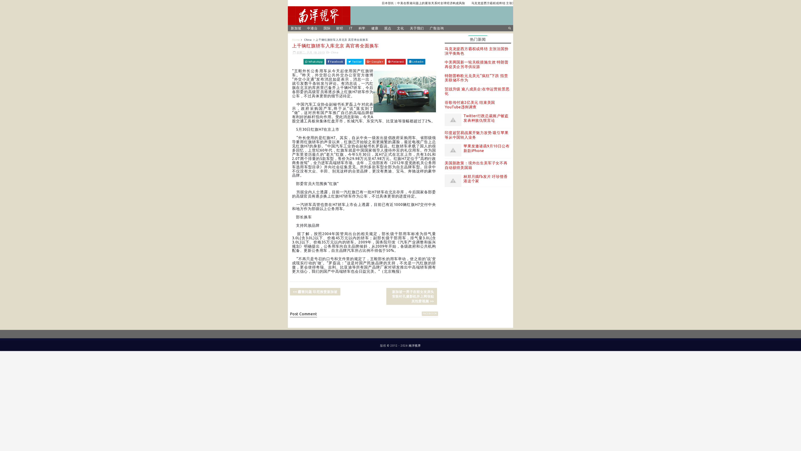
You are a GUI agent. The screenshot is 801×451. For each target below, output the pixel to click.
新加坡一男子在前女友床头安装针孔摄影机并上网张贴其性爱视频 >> (413, 296)
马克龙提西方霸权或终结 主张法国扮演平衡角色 (490, 3)
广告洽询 (437, 28)
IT (351, 28)
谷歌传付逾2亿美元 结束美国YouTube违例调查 (470, 104)
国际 (327, 28)
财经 (339, 28)
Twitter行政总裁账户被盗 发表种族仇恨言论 (486, 118)
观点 (387, 28)
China (308, 39)
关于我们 (417, 28)
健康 (374, 28)
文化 (400, 28)
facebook (430, 313)
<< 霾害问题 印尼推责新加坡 (315, 292)
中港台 (312, 28)
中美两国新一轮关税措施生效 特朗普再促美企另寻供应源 (477, 64)
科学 (362, 28)
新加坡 (296, 28)
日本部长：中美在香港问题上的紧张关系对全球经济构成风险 (409, 3)
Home (296, 39)
